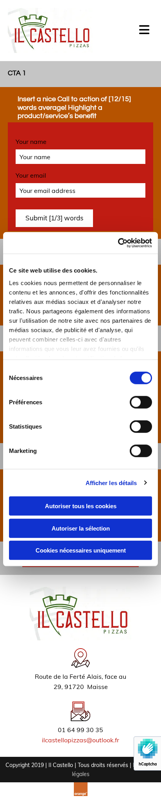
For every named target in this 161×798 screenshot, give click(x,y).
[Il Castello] (50, 30)
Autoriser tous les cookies (80, 506)
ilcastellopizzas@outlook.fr (80, 740)
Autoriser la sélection (81, 528)
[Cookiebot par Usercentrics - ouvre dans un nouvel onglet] (118, 243)
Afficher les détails (111, 482)
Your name (31, 141)
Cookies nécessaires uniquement (81, 550)
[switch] (141, 402)
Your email (31, 175)
